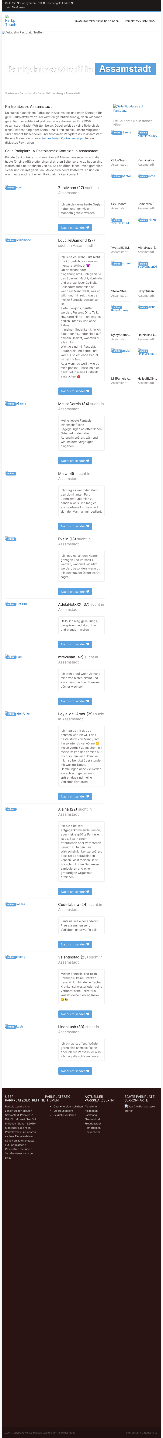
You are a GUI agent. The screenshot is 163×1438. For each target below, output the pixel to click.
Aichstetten (91, 1106)
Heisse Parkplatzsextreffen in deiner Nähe (49, 1432)
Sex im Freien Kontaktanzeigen (62, 138)
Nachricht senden (73, 227)
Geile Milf (10, 3)
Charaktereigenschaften (68, 1106)
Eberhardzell (92, 1119)
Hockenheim (92, 1132)
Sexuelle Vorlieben (64, 1115)
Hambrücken (93, 1127)
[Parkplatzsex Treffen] (11, 21)
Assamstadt (68, 193)
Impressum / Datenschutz (141, 1432)
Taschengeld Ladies (58, 3)
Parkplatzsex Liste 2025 (140, 21)
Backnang (91, 1115)
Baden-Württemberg (50, 93)
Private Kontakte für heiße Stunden (96, 21)
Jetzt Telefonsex (15, 7)
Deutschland (27, 93)
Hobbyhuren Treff (31, 3)
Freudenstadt (93, 1123)
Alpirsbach (91, 1110)
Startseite (11, 93)
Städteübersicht (63, 1110)
